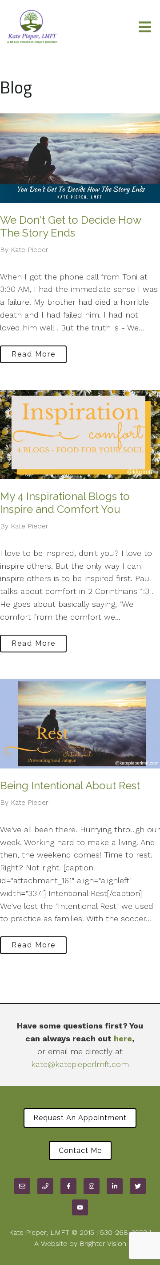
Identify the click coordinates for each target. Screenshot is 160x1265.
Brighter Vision (103, 1243)
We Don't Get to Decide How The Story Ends (70, 226)
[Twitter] (138, 1186)
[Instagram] (92, 1186)
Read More (34, 354)
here (123, 1038)
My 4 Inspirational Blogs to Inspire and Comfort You (65, 503)
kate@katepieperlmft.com (80, 1064)
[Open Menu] (145, 27)
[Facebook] (68, 1186)
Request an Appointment (80, 1118)
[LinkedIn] (115, 1186)
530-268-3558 (124, 1232)
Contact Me (80, 1150)
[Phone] (45, 1186)
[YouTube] (80, 1207)
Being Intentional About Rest (70, 785)
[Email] (22, 1186)
